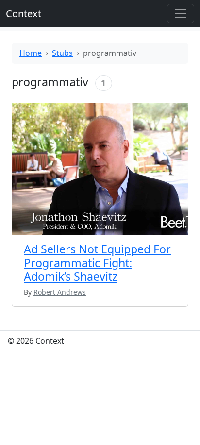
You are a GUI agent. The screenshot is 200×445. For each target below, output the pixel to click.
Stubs (62, 53)
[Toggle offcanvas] (180, 13)
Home (30, 53)
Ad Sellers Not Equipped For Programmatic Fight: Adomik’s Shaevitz (97, 262)
